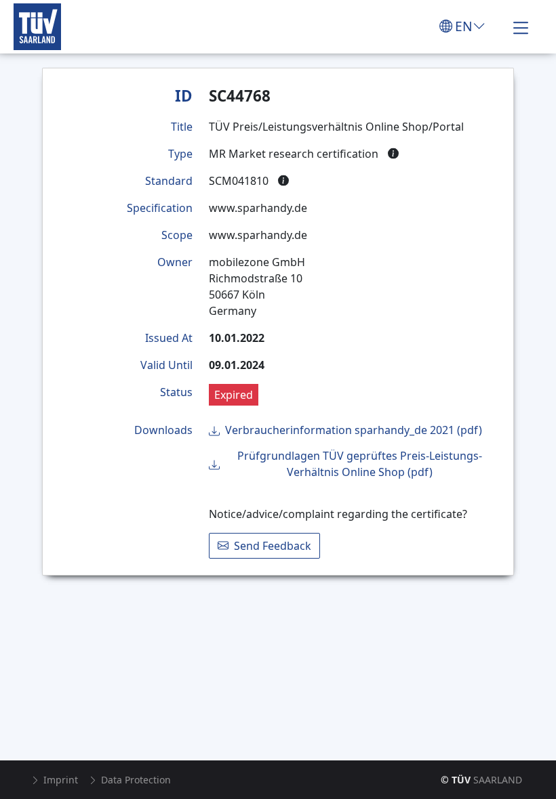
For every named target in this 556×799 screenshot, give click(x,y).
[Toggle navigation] (521, 26)
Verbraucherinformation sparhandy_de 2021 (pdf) (353, 430)
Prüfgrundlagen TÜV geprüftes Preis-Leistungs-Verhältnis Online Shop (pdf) (359, 463)
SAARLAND (481, 779)
